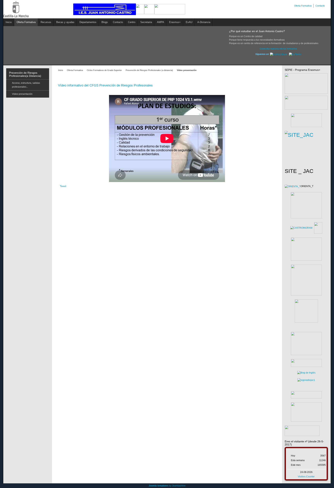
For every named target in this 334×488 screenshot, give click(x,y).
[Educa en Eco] (306, 380)
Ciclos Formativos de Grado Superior (104, 70)
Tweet (63, 186)
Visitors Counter (306, 476)
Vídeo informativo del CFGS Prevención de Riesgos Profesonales (105, 85)
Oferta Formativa (75, 70)
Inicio (60, 70)
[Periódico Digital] (306, 394)
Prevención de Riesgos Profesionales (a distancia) (149, 70)
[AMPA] (306, 343)
